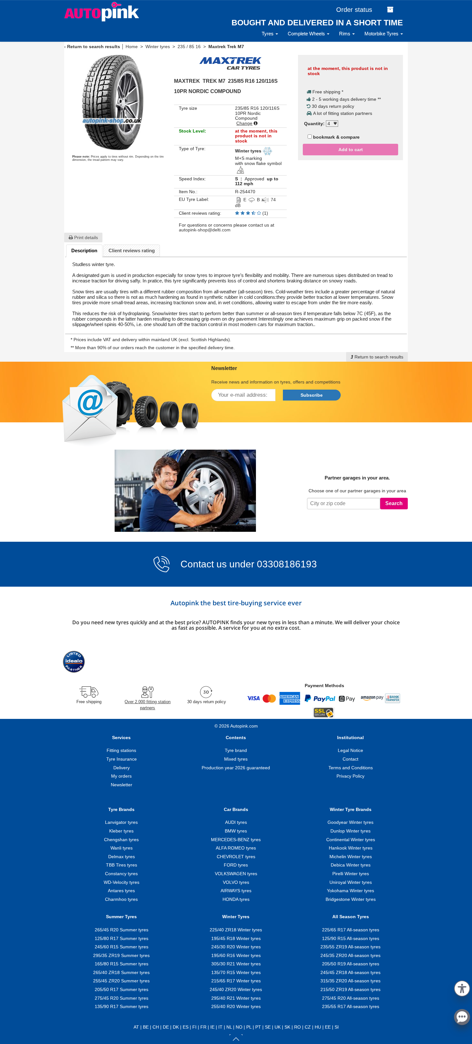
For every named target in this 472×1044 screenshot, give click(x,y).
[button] (462, 987)
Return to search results (93, 46)
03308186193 (285, 564)
